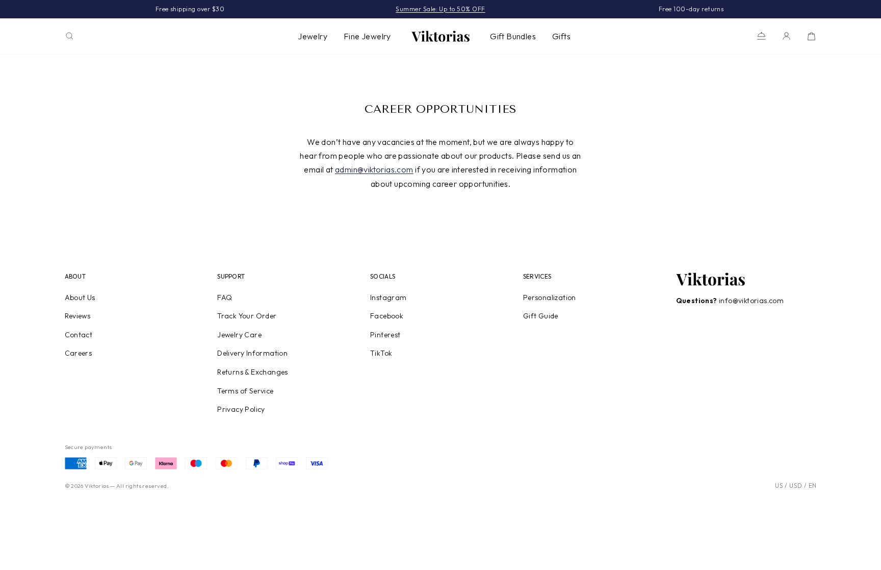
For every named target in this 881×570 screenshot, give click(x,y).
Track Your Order (246, 315)
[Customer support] (761, 36)
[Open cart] (811, 36)
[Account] (786, 36)
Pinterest (385, 334)
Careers (78, 353)
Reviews (78, 315)
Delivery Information (252, 353)
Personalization (549, 297)
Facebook (386, 315)
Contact (79, 334)
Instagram (388, 297)
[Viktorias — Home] (440, 36)
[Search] (69, 36)
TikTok (381, 353)
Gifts (561, 36)
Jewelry (312, 36)
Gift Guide (540, 315)
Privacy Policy (241, 409)
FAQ (224, 297)
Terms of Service (245, 390)
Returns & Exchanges (252, 372)
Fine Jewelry (367, 36)
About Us (80, 297)
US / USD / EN (795, 485)
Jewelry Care (239, 334)
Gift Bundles (513, 36)
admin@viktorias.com (374, 169)
